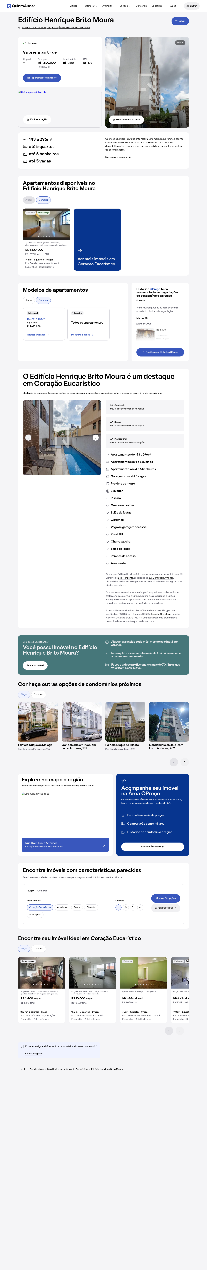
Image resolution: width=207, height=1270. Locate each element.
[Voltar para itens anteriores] (28, 438)
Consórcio (141, 6)
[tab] (30, 891)
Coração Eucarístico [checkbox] (40, 907)
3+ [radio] (133, 907)
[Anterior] (174, 762)
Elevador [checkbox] (91, 907)
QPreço (124, 6)
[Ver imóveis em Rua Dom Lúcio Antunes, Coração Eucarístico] (32, 92)
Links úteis (157, 6)
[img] (38, 722)
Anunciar (107, 6)
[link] (165, 898)
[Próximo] (184, 762)
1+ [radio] (118, 907)
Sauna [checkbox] (77, 907)
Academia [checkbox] (62, 907)
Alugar (73, 6)
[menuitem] (75, 6)
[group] (46, 240)
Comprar (90, 6)
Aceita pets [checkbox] (35, 915)
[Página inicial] (21, 6)
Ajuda (173, 6)
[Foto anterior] (28, 224)
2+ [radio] (126, 907)
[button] (46, 240)
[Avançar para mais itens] (96, 438)
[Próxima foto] (65, 224)
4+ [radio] (140, 907)
